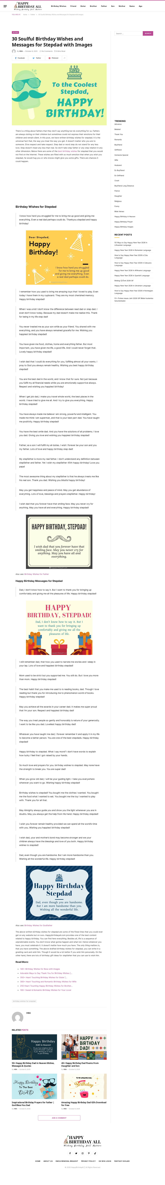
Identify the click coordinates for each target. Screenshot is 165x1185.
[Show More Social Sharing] (64, 58)
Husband (118, 165)
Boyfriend (118, 145)
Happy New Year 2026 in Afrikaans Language (133, 270)
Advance (118, 124)
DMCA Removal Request (67, 1161)
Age (140, 6)
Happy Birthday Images (124, 227)
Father (104, 6)
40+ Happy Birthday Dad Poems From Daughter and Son (80, 1064)
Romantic (118, 139)
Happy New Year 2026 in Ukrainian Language (133, 286)
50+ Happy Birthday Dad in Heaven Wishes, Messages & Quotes (33, 1064)
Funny (117, 206)
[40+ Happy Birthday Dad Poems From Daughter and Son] (84, 1047)
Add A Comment (59, 1118)
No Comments (47, 51)
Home (38, 1161)
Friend (73, 6)
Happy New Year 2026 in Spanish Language (132, 275)
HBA (21, 51)
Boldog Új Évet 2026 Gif (124, 281)
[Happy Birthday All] (28, 6)
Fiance (117, 191)
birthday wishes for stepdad (24, 1001)
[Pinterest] (3, 149)
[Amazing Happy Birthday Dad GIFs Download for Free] (84, 1086)
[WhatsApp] (3, 155)
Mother (122, 6)
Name (132, 6)
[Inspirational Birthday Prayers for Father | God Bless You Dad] (34, 1086)
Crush (117, 181)
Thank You (119, 134)
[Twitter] (3, 143)
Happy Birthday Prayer (124, 222)
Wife (116, 160)
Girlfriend (118, 150)
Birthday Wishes (58, 6)
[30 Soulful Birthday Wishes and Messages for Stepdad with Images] (59, 94)
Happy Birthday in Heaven (125, 216)
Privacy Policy (88, 1161)
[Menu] (5, 6)
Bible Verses (119, 211)
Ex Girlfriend (119, 175)
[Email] (3, 161)
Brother (93, 6)
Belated (118, 129)
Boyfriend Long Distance (124, 186)
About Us (48, 1161)
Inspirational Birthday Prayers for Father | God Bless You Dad (33, 1104)
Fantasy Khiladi (122, 1161)
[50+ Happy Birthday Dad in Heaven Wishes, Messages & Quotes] (34, 1047)
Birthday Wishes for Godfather (38, 925)
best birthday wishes (67, 151)
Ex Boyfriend (120, 170)
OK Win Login (105, 1161)
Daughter (118, 196)
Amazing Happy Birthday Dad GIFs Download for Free (83, 1104)
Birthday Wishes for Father (36, 574)
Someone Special (121, 155)
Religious (118, 201)
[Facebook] (3, 137)
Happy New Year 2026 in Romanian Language (133, 250)
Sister (83, 6)
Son (113, 6)
